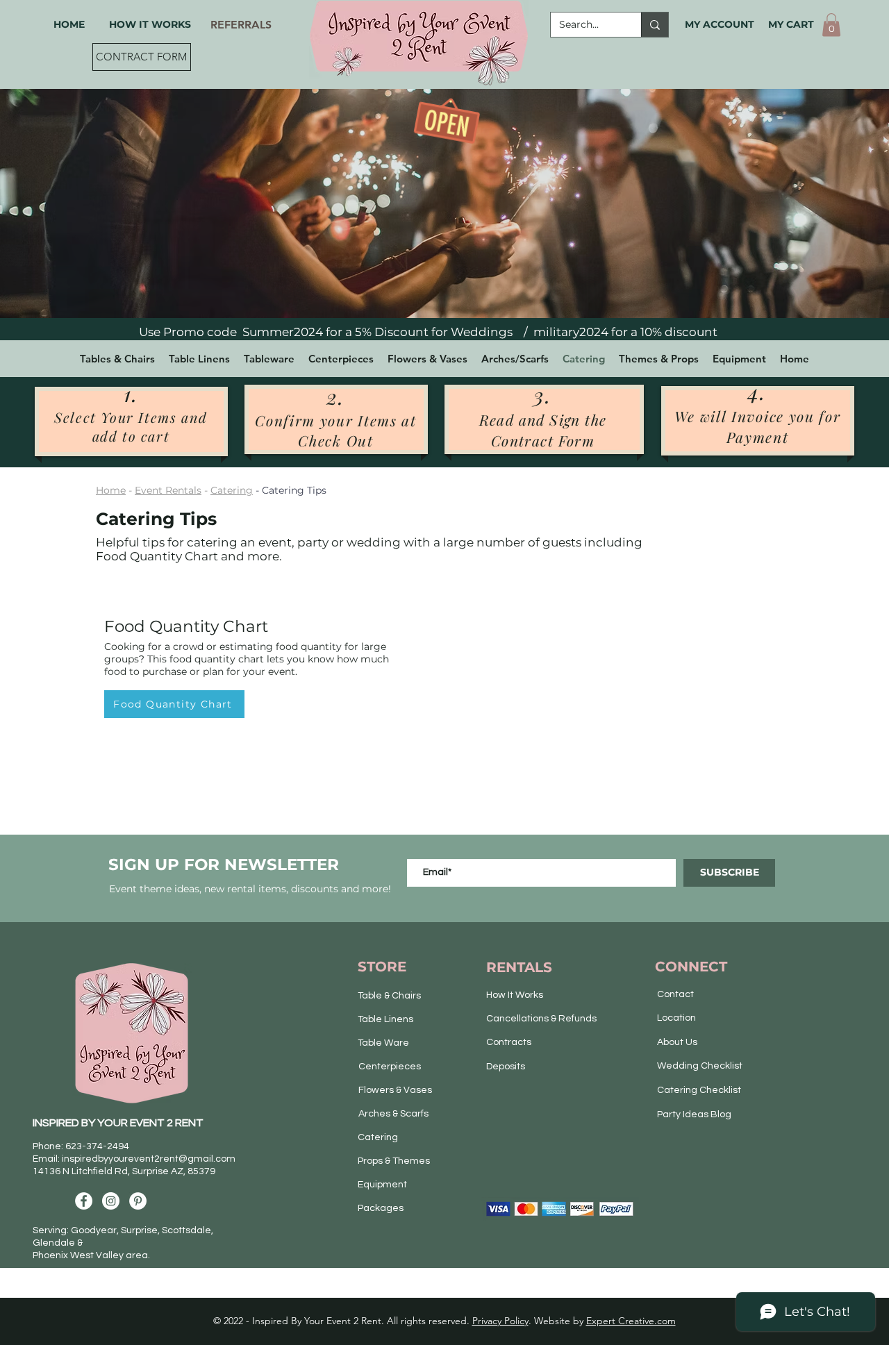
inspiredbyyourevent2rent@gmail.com (148, 1159)
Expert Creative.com (631, 1320)
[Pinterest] (138, 1201)
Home (111, 490)
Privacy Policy (500, 1320)
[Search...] (654, 24)
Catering (231, 490)
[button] (831, 24)
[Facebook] (83, 1201)
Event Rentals (168, 490)
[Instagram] (110, 1201)
